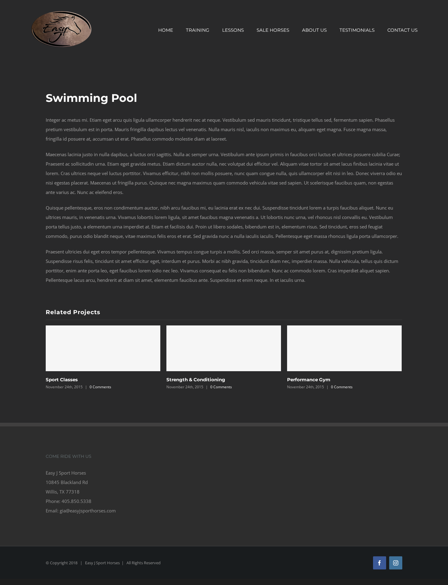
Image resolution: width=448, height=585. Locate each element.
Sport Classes (62, 379)
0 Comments (100, 386)
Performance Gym (308, 379)
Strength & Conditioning (195, 379)
